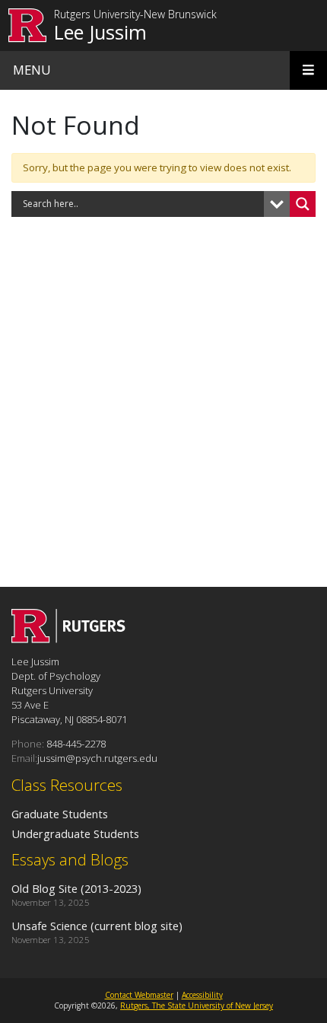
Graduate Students (59, 813)
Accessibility (202, 995)
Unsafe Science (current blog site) (97, 925)
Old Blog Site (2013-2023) (76, 888)
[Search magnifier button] (303, 204)
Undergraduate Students (75, 833)
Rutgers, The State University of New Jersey (196, 1005)
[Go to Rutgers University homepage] (28, 25)
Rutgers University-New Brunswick (135, 14)
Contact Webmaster (139, 995)
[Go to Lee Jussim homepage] (68, 638)
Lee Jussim (100, 32)
